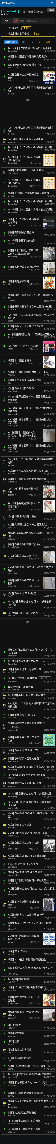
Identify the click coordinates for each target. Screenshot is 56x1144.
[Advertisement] (28, 112)
